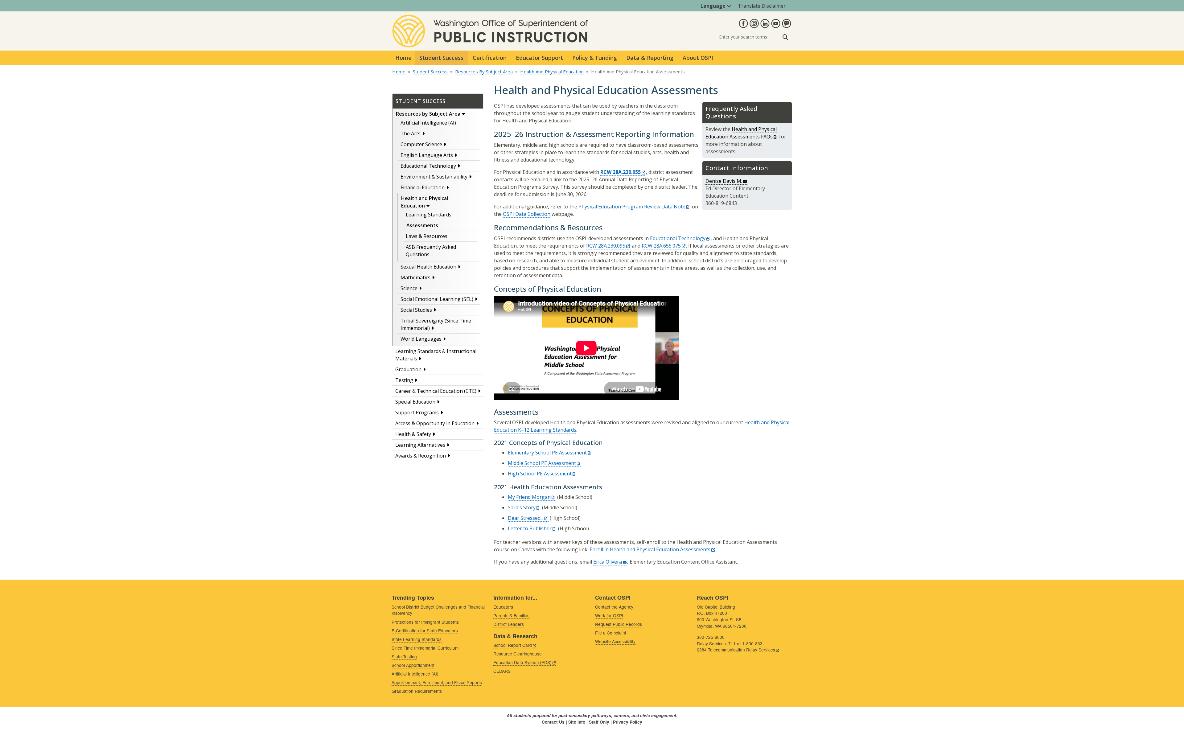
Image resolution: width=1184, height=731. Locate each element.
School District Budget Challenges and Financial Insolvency (438, 610)
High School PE (540, 473)
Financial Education (423, 187)
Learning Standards (428, 214)
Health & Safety (413, 434)
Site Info (576, 722)
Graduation (408, 369)
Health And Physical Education (552, 71)
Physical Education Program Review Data (631, 206)
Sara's (522, 507)
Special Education (415, 401)
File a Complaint (610, 633)
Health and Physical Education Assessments (741, 133)
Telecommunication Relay (741, 650)
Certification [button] (490, 57)
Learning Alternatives (420, 444)
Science (409, 288)
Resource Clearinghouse (517, 654)
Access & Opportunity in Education (435, 423)
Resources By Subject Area (484, 71)
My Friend (529, 497)
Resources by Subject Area (428, 113)
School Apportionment (413, 665)
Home (403, 57)
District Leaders (508, 624)
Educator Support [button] (539, 57)
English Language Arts (427, 155)
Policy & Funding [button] (594, 57)
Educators (503, 607)
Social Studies (416, 309)
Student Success (430, 71)
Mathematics (415, 277)
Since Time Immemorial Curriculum (425, 648)
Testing (404, 380)
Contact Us (553, 722)
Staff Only (599, 722)
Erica (607, 561)
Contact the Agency (614, 607)
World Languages (421, 338)
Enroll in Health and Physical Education (650, 549)
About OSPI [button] (698, 57)
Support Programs (417, 412)
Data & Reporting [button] (649, 57)
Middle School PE (542, 463)
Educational (677, 238)
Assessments (422, 225)
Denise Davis (723, 181)
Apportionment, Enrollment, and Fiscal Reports (437, 682)
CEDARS (502, 671)
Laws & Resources (426, 236)
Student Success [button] (441, 57)
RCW (605, 245)
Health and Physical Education (424, 202)
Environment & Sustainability (434, 176)
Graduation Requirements (417, 691)
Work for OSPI (609, 615)
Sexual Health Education (428, 266)
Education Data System (522, 662)
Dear (525, 518)
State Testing (404, 656)
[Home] (490, 18)
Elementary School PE (547, 452)
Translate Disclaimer (762, 5)
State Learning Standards (417, 639)
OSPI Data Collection (526, 214)
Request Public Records (618, 624)
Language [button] (714, 5)
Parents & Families (511, 615)
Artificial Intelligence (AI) (428, 122)
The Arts (411, 133)
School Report (512, 645)
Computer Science (421, 144)
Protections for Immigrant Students (425, 622)
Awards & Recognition (420, 455)
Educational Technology (428, 165)
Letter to (530, 528)
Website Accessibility (615, 641)
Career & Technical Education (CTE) (435, 391)
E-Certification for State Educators (425, 630)
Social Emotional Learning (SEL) (437, 299)
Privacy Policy (627, 722)
